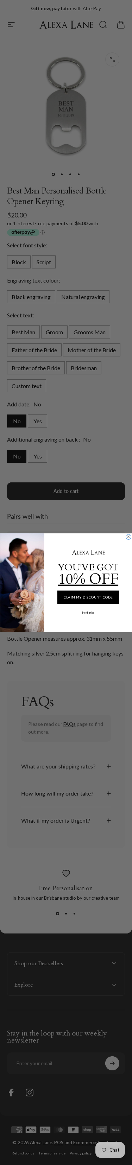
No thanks (88, 612)
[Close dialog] (128, 536)
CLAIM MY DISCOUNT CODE (88, 597)
